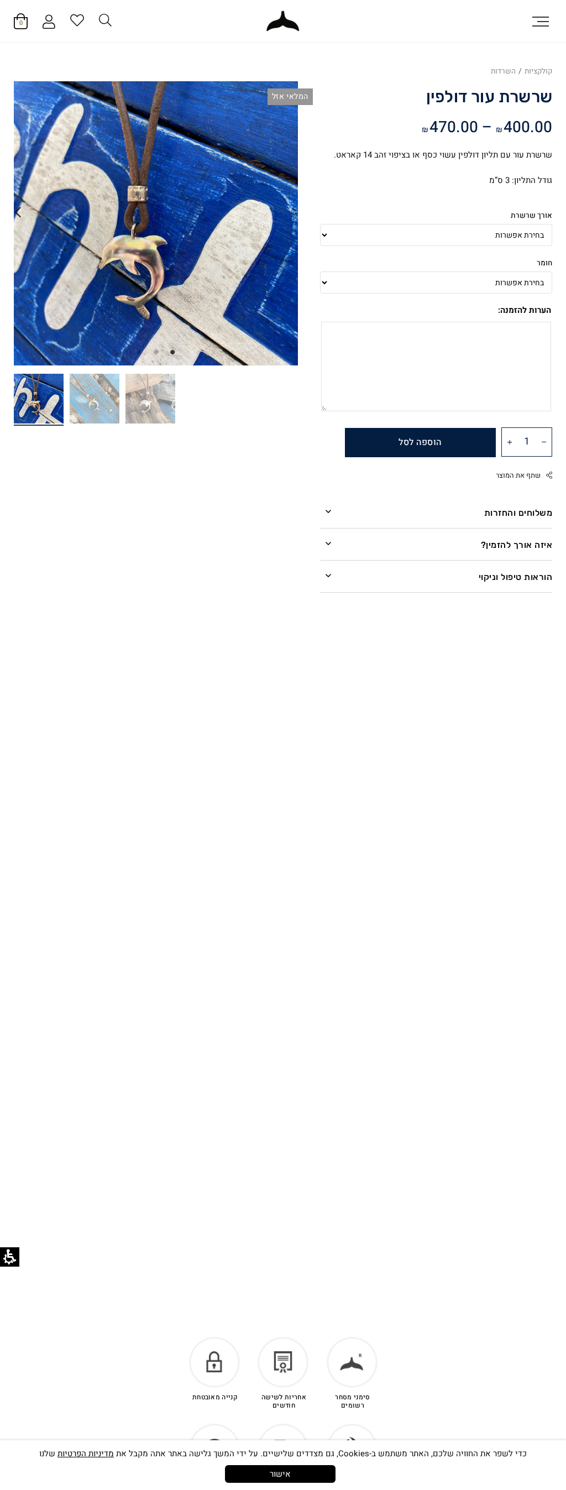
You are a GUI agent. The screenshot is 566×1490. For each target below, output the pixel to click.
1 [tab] (172, 351)
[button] (540, 21)
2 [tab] (155, 351)
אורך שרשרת (531, 215)
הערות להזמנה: (524, 310)
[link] (282, 21)
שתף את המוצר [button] (518, 475)
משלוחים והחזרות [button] (518, 513)
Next (18, 212)
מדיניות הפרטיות (85, 1453)
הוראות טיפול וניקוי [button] (515, 577)
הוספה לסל (420, 442)
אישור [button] (280, 1474)
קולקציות (538, 71)
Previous (294, 212)
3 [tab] (139, 351)
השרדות (503, 71)
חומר (544, 263)
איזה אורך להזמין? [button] (516, 545)
